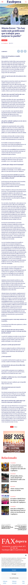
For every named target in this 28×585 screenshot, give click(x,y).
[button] (26, 555)
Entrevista (12, 486)
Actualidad (4, 40)
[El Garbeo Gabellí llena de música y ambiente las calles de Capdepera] (5, 499)
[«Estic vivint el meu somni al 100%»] (5, 488)
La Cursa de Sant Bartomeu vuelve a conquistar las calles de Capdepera (18, 467)
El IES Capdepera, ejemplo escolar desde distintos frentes (7, 527)
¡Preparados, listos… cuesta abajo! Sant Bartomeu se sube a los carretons (17, 478)
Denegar (14, 574)
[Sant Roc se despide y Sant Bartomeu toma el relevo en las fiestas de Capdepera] (5, 510)
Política (15, 426)
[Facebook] (18, 51)
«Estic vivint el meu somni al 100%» (17, 489)
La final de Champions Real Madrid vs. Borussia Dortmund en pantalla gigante (21, 527)
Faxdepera (5, 43)
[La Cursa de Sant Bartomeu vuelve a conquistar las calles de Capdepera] (5, 466)
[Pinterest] (25, 51)
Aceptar (14, 570)
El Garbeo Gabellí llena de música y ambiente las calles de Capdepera (17, 500)
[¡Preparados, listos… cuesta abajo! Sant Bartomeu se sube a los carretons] (5, 477)
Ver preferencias (14, 578)
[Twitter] (21, 51)
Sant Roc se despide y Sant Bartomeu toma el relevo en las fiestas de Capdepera (17, 511)
